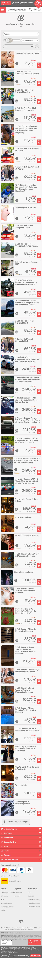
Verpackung (4, 896)
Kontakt (3, 910)
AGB (29, 892)
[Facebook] (40, 928)
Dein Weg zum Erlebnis (7, 892)
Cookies (18, 948)
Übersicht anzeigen (16, 881)
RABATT (37, 5)
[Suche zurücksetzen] (37, 46)
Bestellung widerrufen (7, 906)
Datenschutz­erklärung (34, 899)
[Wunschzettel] (39, 10)
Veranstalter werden (6, 903)
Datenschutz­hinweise (34, 903)
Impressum (31, 896)
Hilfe (2, 899)
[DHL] (4, 881)
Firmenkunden (18, 892)
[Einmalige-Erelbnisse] (21, 921)
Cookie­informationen (34, 906)
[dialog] (21, 952)
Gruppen (16, 896)
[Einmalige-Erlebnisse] (17, 9)
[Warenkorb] (35, 10)
